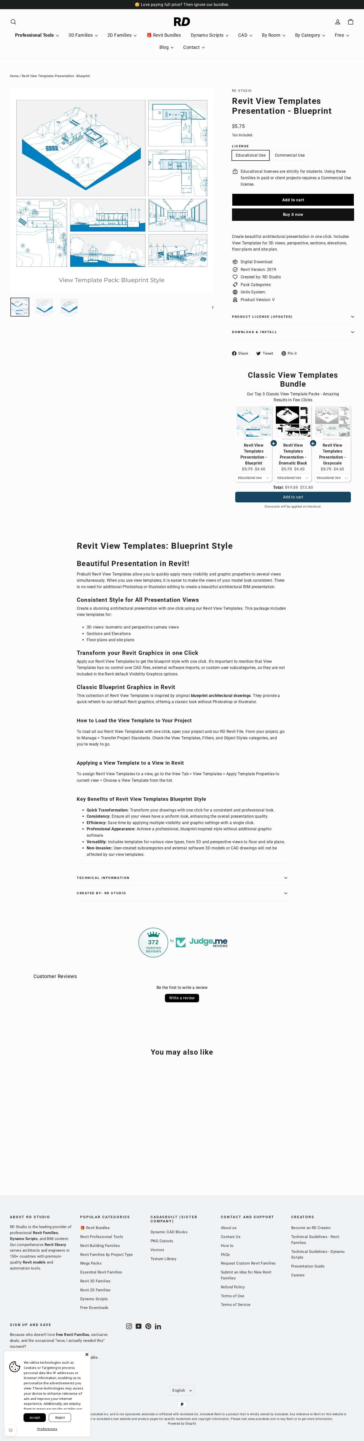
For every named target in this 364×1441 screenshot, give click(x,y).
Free (340, 35)
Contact (192, 47)
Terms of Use (232, 1296)
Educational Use (250, 155)
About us (228, 1228)
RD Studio (242, 90)
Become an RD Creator (311, 1228)
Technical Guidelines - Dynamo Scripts (318, 1254)
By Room (271, 35)
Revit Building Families (100, 1245)
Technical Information (103, 878)
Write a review (182, 998)
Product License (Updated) (262, 316)
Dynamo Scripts (208, 35)
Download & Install (254, 332)
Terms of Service (235, 1304)
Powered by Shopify (182, 1423)
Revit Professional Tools (101, 1237)
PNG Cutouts (162, 1241)
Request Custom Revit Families (248, 1263)
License (240, 146)
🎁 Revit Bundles (163, 35)
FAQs (225, 1254)
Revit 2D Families (95, 1290)
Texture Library (163, 1259)
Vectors (157, 1250)
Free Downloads (94, 1307)
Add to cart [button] (293, 492)
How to (227, 1245)
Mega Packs (91, 1263)
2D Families (120, 35)
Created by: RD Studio (101, 893)
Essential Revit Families (101, 1272)
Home (14, 76)
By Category (308, 35)
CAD (243, 35)
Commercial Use (290, 155)
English (178, 1390)
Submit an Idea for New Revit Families (246, 1275)
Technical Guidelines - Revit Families (315, 1240)
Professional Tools (35, 35)
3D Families (81, 35)
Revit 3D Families (95, 1281)
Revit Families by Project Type (106, 1254)
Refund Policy (233, 1287)
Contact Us (230, 1237)
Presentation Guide (307, 1266)
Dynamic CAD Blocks (169, 1232)
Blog (164, 47)
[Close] (86, 1354)
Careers (298, 1275)
